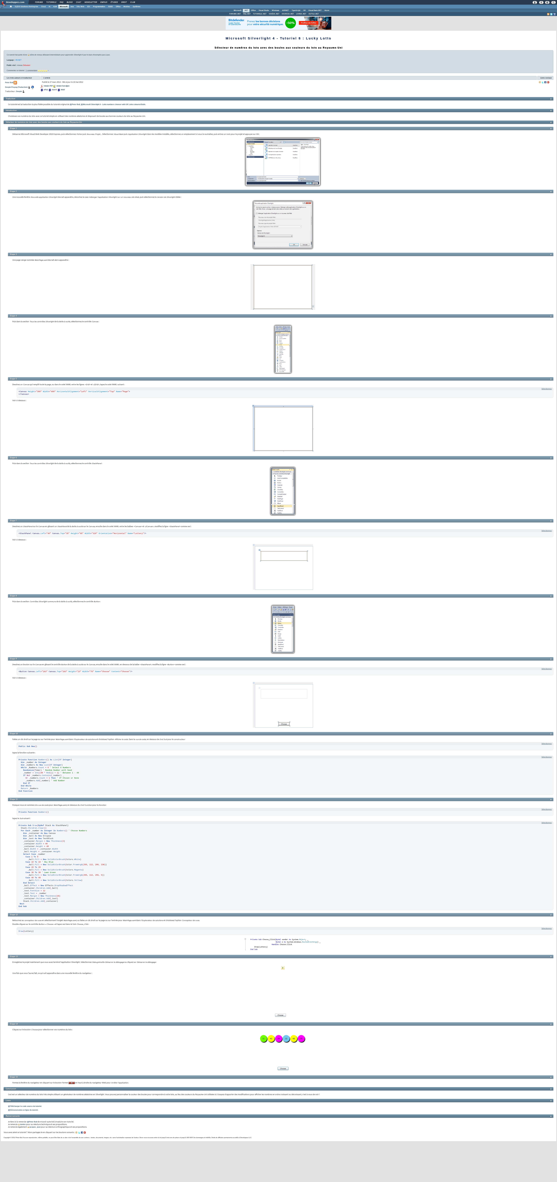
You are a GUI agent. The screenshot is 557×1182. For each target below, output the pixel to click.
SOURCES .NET (288, 14)
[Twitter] (542, 82)
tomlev (23, 1124)
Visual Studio (264, 10)
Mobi (63, 90)
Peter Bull (76, 104)
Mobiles (126, 7)
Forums (39, 2)
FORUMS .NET (235, 14)
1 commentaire (31, 70)
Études (114, 2)
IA (49, 7)
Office (118, 7)
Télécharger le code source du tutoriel (25, 1106)
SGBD (110, 7)
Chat (78, 2)
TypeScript (296, 10)
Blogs (69, 2)
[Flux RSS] (548, 14)
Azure (326, 10)
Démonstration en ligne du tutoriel (24, 1110)
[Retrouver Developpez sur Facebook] (554, 14)
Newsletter (90, 2)
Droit (124, 2)
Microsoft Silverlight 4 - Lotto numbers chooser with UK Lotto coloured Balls (114, 104)
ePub (46, 90)
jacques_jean (34, 1127)
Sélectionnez (546, 389)
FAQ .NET (247, 14)
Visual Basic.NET (315, 10)
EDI (88, 7)
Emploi (103, 2)
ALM (55, 7)
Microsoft (63, 7)
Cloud (43, 7)
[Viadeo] (540, 82)
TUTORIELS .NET (259, 14)
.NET (246, 10)
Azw (53, 90)
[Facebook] (545, 82)
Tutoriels (51, 2)
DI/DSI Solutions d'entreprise (26, 7)
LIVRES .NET (301, 14)
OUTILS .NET (314, 14)
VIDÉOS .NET (274, 14)
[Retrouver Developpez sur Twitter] (551, 14)
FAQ (61, 2)
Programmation (99, 7)
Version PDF (48, 86)
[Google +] (548, 82)
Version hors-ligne (62, 86)
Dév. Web (80, 7)
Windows (275, 10)
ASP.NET (285, 10)
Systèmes (136, 7)
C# (304, 10)
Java (72, 7)
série (32, 55)
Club (132, 2)
